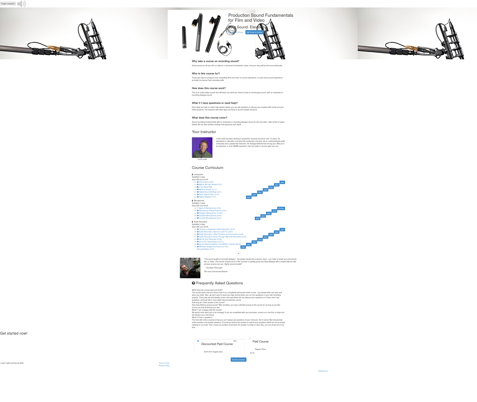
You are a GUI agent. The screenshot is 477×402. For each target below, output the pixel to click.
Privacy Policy (164, 365)
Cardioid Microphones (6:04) (210, 215)
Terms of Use (164, 363)
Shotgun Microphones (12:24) (211, 213)
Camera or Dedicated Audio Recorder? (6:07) (217, 229)
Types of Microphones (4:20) (209, 208)
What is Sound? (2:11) (208, 189)
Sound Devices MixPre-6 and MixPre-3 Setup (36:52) (220, 244)
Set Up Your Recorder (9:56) (210, 239)
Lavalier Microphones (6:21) (210, 218)
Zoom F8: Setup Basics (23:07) (211, 241)
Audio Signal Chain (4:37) (209, 194)
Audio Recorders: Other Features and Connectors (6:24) (221, 234)
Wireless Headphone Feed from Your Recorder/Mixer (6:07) (212, 247)
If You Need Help (205, 187)
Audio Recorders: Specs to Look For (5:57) (216, 231)
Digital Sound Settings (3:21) (210, 192)
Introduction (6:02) (206, 182)
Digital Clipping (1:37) (207, 197)
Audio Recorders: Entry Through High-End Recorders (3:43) (222, 236)
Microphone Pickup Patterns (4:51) (212, 210)
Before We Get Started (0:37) (210, 184)
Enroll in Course (238, 359)
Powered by (323, 371)
